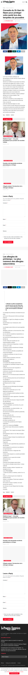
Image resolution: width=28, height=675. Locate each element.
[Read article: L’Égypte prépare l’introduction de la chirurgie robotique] (14, 177)
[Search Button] (26, 2)
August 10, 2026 (6, 166)
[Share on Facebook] (5, 51)
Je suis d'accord (14, 673)
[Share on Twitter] (10, 51)
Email (4, 225)
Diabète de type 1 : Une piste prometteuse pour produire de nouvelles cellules (13, 140)
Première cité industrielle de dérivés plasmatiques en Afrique (12, 164)
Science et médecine (10, 7)
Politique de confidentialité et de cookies (15, 671)
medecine (8, 114)
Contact (19, 663)
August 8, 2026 (6, 189)
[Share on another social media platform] (23, 51)
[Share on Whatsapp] (14, 51)
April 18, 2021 (17, 20)
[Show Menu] (1, 2)
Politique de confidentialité (11, 663)
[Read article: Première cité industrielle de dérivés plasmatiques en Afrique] (14, 154)
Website (5, 231)
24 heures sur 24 (7, 183)
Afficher (2, 663)
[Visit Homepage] (9, 2)
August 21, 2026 (6, 144)
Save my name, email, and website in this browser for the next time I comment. (13, 237)
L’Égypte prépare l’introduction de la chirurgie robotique (12, 187)
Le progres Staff (8, 20)
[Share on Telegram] (19, 51)
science (12, 114)
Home (4, 7)
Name (4, 219)
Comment (5, 203)
